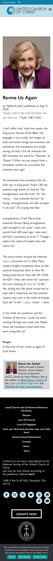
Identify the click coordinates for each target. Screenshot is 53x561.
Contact (26, 441)
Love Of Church (26, 419)
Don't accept (24, 557)
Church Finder (9, 2)
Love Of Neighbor (26, 424)
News (26, 446)
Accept (12, 557)
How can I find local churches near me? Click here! (26, 430)
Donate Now (26, 514)
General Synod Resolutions (26, 437)
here (32, 474)
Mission (27, 415)
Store (26, 450)
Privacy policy (40, 557)
